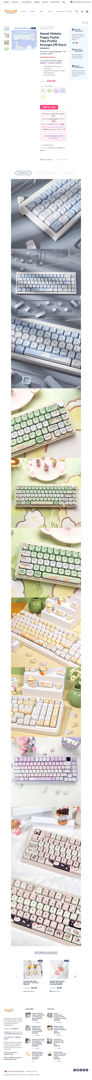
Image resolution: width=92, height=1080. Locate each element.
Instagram (15, 1028)
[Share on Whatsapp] (65, 159)
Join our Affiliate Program (12, 1057)
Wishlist (6, 2)
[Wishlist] (77, 11)
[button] (82, 11)
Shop (41, 26)
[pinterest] (87, 1070)
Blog (63, 2)
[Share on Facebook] (57, 159)
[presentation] (14, 39)
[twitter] (80, 1070)
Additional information (46, 173)
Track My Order (26, 2)
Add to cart (49, 107)
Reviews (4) (69, 173)
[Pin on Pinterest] (62, 159)
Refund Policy (55, 2)
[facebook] (74, 1070)
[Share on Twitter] (59, 159)
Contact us (7, 1032)
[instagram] (77, 1070)
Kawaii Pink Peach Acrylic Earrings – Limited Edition (57, 982)
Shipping (37, 2)
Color (42, 86)
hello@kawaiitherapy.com (13, 1034)
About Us (45, 2)
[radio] (43, 90)
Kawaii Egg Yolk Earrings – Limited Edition (30, 982)
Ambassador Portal (10, 1059)
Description (23, 173)
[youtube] (83, 1070)
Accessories (49, 26)
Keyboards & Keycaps (47, 28)
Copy (53, 121)
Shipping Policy (8, 1054)
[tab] (23, 173)
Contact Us (15, 2)
